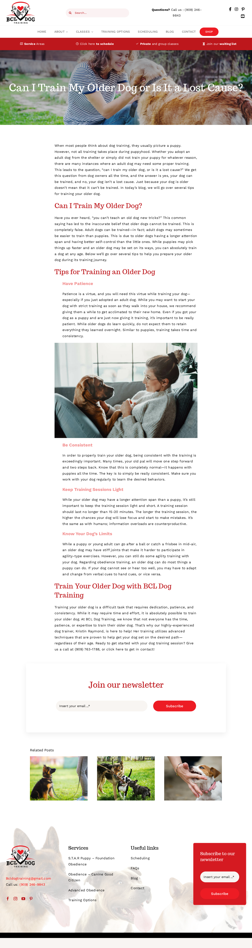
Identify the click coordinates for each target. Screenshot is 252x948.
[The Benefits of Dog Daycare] (126, 778)
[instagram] (15, 898)
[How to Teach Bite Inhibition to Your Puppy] (193, 778)
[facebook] (8, 898)
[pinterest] (31, 898)
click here (114, 649)
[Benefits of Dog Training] (59, 778)
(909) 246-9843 (32, 884)
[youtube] (23, 898)
